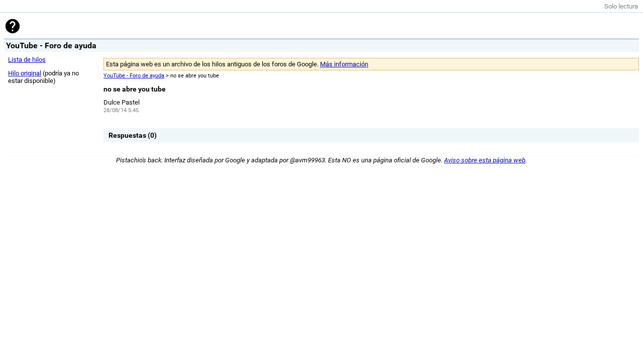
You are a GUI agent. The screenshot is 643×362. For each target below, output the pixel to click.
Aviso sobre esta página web (484, 160)
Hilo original (24, 73)
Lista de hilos (27, 59)
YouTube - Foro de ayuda (133, 75)
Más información (344, 64)
